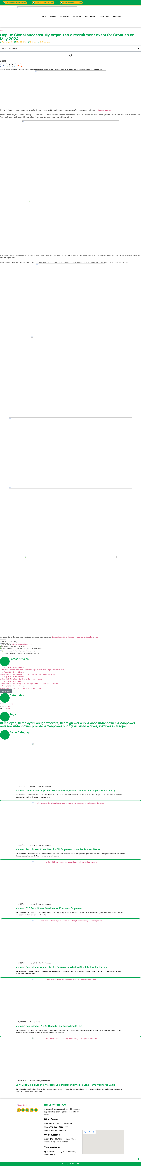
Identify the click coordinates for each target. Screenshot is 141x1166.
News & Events (104, 16)
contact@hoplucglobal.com (16, 2)
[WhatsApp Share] (6, 65)
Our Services (64, 16)
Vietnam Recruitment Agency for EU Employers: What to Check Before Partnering (61, 967)
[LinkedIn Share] (15, 65)
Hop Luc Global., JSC (55, 1105)
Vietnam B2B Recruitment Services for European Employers (49, 908)
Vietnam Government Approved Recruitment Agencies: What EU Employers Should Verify (66, 790)
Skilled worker (86, 726)
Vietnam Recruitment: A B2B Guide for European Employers (49, 1026)
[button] (138, 48)
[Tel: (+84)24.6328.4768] (33, 3)
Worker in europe (113, 726)
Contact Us (117, 16)
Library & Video (90, 16)
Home (44, 16)
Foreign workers (74, 723)
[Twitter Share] (11, 65)
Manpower (108, 723)
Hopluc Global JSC (104, 110)
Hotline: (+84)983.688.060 (72, 2)
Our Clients (77, 16)
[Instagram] (27, 1110)
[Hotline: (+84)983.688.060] (61, 3)
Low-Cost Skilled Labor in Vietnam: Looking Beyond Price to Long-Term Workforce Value (65, 1084)
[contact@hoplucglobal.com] (4, 3)
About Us (53, 16)
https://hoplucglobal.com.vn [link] (22, 644)
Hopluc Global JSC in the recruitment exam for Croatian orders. (75, 637)
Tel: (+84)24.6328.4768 (44, 2)
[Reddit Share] (20, 65)
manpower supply (59, 726)
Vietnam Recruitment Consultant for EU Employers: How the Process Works (58, 849)
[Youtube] (36, 1110)
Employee (9, 723)
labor (93, 723)
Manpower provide (29, 726)
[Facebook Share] (2, 65)
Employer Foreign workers (39, 723)
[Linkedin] (32, 1110)
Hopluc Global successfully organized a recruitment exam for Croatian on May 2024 (67, 37)
